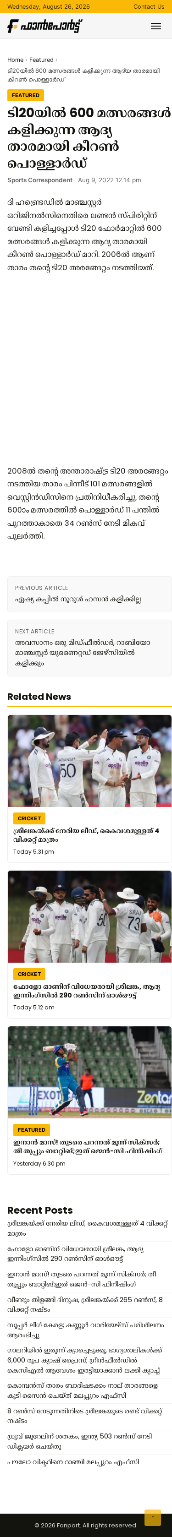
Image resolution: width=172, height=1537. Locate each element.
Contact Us (149, 6)
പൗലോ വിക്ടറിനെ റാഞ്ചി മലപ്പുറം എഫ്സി (73, 1461)
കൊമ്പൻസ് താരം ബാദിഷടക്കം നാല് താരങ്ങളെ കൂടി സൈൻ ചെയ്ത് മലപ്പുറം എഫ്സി (82, 1390)
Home (15, 59)
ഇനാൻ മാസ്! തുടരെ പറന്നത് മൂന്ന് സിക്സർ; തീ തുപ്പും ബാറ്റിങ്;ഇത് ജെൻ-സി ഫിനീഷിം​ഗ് (87, 1147)
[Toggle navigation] (156, 26)
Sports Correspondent (39, 180)
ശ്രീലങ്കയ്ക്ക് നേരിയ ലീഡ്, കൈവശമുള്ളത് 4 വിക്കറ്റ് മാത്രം (86, 835)
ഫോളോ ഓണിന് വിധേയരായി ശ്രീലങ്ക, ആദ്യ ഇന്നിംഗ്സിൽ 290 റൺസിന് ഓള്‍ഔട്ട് (86, 991)
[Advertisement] (86, 369)
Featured (41, 59)
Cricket (29, 818)
